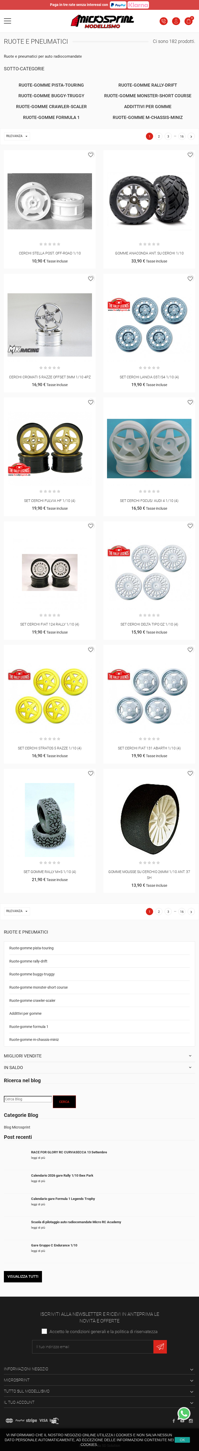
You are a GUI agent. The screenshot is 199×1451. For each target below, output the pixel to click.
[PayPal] (20, 1420)
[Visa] (43, 1420)
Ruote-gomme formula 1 (28, 1027)
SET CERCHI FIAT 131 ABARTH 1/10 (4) (149, 748)
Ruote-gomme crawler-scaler (32, 1000)
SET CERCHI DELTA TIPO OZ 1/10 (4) (149, 624)
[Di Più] (56, 156)
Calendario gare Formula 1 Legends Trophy (63, 1199)
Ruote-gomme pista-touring (31, 948)
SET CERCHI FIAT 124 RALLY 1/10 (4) (49, 624)
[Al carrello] (43, 156)
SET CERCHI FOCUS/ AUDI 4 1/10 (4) (149, 501)
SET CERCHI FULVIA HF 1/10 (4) (49, 501)
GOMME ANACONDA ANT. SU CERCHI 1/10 (149, 253)
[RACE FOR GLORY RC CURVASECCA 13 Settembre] (15, 1158)
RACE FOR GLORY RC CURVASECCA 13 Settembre (69, 1152)
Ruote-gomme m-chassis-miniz (34, 1039)
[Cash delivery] (31, 1420)
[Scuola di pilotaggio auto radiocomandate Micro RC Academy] (15, 1228)
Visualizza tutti (23, 1276)
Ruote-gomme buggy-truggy (32, 974)
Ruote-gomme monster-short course (38, 987)
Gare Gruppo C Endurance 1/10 (54, 1245)
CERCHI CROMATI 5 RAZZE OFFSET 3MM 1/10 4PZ (50, 377)
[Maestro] (9, 1420)
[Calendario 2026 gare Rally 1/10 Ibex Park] (15, 1181)
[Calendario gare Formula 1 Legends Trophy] (15, 1205)
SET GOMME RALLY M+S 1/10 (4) (50, 872)
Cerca (64, 1102)
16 (182, 136)
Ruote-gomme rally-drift (28, 961)
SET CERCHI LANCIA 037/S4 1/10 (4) (149, 377)
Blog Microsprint (17, 1127)
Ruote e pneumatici (26, 932)
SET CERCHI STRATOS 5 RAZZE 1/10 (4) (50, 748)
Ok (182, 1440)
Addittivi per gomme (25, 1013)
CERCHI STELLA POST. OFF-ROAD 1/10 (50, 253)
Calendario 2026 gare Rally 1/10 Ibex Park (62, 1175)
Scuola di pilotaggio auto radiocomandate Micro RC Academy (76, 1222)
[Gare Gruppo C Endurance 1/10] (15, 1251)
